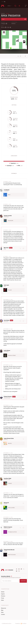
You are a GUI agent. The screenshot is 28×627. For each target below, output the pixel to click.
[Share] (25, 56)
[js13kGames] (2, 6)
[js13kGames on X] (24, 569)
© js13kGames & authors (6, 623)
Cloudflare (24, 623)
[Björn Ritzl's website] (24, 248)
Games (3, 13)
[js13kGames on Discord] (19, 569)
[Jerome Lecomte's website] (24, 216)
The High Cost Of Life (12, 531)
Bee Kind (10, 443)
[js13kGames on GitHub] (19, 571)
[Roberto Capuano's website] (24, 527)
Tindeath (10, 483)
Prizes (2, 598)
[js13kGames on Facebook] (16, 571)
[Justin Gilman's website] (24, 351)
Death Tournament (12, 554)
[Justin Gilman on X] (20, 351)
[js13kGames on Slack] (16, 569)
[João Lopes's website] (24, 285)
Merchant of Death (12, 355)
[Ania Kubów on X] (20, 320)
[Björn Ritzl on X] (20, 248)
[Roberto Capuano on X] (20, 527)
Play (3, 19)
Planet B (9, 290)
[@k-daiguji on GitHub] (6, 23)
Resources (3, 608)
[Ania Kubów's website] (24, 320)
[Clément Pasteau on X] (24, 397)
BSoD (9, 194)
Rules (2, 600)
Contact (3, 614)
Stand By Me (10, 220)
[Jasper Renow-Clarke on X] (24, 438)
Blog (2, 610)
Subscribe (23, 580)
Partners (3, 596)
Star (18, 56)
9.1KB (8, 27)
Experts (3, 593)
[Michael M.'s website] (24, 503)
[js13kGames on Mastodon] (21, 569)
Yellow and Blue (11, 507)
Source (2, 27)
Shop (2, 612)
